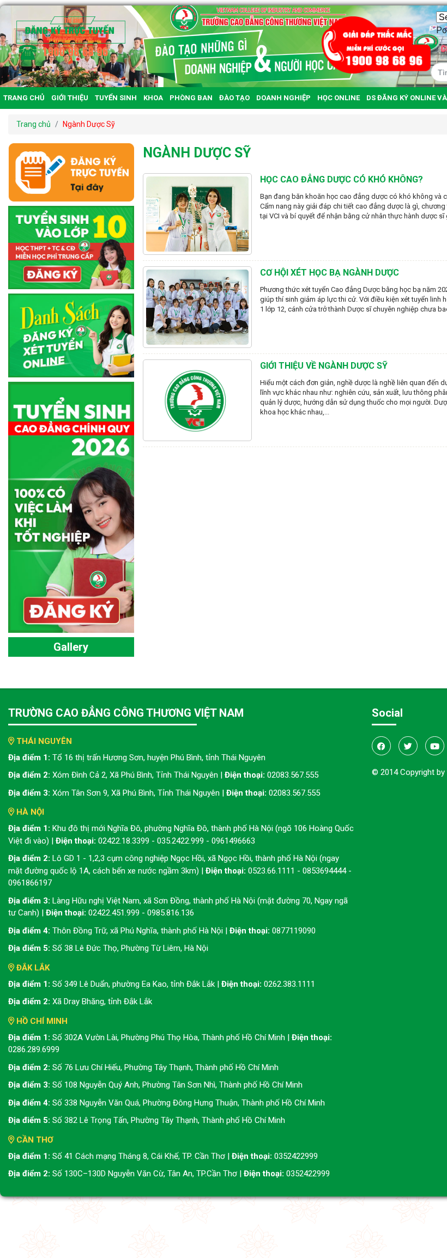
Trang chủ (24, 98)
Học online (338, 98)
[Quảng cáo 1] (71, 247)
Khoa (153, 98)
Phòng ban (191, 98)
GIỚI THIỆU (69, 98)
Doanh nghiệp (283, 98)
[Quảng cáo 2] (71, 334)
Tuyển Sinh (116, 98)
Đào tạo (234, 98)
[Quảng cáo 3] (71, 507)
